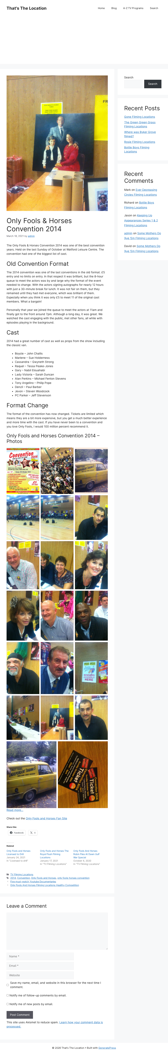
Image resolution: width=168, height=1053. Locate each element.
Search (154, 8)
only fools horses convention (73, 877)
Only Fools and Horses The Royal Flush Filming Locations (54, 854)
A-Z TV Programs (133, 8)
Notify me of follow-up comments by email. (38, 995)
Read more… (15, 810)
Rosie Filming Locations (139, 142)
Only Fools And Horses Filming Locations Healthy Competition (44, 885)
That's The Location (27, 8)
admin (128, 233)
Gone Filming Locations (139, 116)
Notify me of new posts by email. (31, 1004)
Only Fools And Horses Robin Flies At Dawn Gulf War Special (86, 854)
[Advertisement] (84, 41)
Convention (23, 877)
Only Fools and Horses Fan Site (46, 818)
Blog (114, 8)
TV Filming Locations (21, 874)
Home (101, 8)
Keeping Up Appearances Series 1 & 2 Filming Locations (141, 220)
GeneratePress (107, 1047)
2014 (13, 877)
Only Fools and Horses (43, 877)
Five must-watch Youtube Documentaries (33, 881)
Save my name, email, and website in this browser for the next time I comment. (55, 985)
